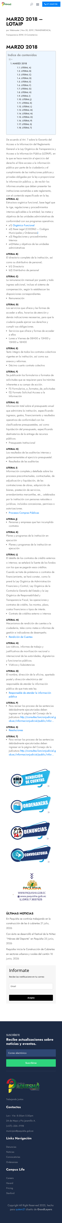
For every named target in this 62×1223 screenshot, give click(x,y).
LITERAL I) (25, 95)
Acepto (31, 997)
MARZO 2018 (20, 63)
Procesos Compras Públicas (24, 513)
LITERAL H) (26, 92)
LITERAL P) (27, 120)
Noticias (10, 1152)
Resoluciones (16, 730)
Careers (10, 1178)
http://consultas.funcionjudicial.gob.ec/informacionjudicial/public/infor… (32, 719)
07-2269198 (52, 4)
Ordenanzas (12, 1162)
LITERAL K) (27, 102)
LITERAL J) (27, 99)
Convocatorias (13, 1157)
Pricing (9, 1188)
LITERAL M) (27, 109)
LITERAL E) (26, 81)
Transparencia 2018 (14, 34)
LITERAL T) (27, 127)
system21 (20, 1209)
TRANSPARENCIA (42, 30)
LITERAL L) (27, 106)
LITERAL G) (26, 88)
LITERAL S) (27, 124)
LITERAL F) (26, 85)
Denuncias (11, 1147)
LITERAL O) (27, 116)
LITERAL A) (26, 67)
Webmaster (14, 30)
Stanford (10, 1193)
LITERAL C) (26, 74)
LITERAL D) (26, 78)
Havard (9, 1183)
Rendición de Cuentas (20, 637)
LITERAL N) (27, 113)
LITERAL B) (26, 70)
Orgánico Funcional (23, 225)
